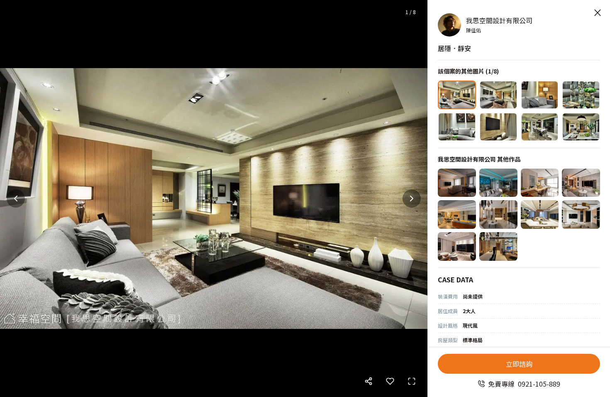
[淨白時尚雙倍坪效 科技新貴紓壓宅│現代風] (540, 214)
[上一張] (16, 198)
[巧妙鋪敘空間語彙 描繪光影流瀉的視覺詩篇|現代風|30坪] (498, 214)
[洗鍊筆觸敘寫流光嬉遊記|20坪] (540, 183)
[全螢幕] (412, 381)
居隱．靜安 (454, 48)
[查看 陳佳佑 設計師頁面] (449, 25)
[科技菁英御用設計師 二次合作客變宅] (498, 183)
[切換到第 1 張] (457, 95)
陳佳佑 (473, 30)
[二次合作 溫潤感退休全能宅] (457, 183)
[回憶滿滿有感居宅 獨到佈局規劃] (498, 246)
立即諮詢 (519, 364)
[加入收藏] (390, 381)
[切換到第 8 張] (581, 127)
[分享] (368, 381)
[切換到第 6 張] (498, 127)
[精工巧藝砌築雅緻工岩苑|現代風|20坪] (581, 183)
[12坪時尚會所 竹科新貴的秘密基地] (457, 246)
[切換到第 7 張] (540, 127)
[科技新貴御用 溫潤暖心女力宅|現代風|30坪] (457, 214)
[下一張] (412, 198)
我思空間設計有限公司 (499, 20)
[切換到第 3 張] (540, 95)
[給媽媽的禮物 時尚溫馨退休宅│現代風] (581, 214)
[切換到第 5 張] (457, 127)
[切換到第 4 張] (581, 95)
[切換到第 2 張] (498, 95)
